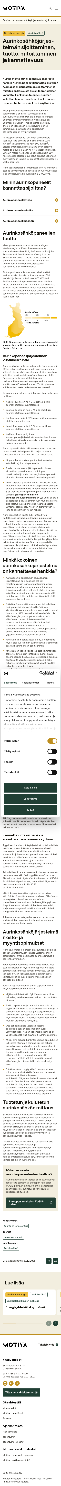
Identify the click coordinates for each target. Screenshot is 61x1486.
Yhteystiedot (9, 1408)
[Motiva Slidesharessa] (17, 1383)
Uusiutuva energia (14, 33)
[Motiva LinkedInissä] (11, 1383)
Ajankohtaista (10, 1431)
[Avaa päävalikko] (56, 8)
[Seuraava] (55, 1323)
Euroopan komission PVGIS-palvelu (26, 1203)
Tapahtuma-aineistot (13, 1441)
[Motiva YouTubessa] (5, 1383)
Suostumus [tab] (10, 682)
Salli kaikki (30, 787)
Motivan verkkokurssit (15, 1460)
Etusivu (7, 20)
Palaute (7, 1418)
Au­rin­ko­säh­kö (35, 33)
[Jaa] (49, 1261)
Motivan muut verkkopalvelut (18, 1455)
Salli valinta (30, 798)
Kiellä (30, 809)
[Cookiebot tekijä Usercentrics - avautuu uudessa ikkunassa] (43, 673)
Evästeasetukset (32, 1478)
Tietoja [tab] (51, 682)
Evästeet (47, 1478)
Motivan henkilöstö (13, 1413)
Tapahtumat (9, 1436)
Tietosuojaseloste (12, 1478)
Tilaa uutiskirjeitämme (19, 1392)
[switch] (52, 751)
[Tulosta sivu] (55, 1261)
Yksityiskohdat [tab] (30, 682)
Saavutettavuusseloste (16, 1481)
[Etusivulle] (14, 8)
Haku (50, 8)
